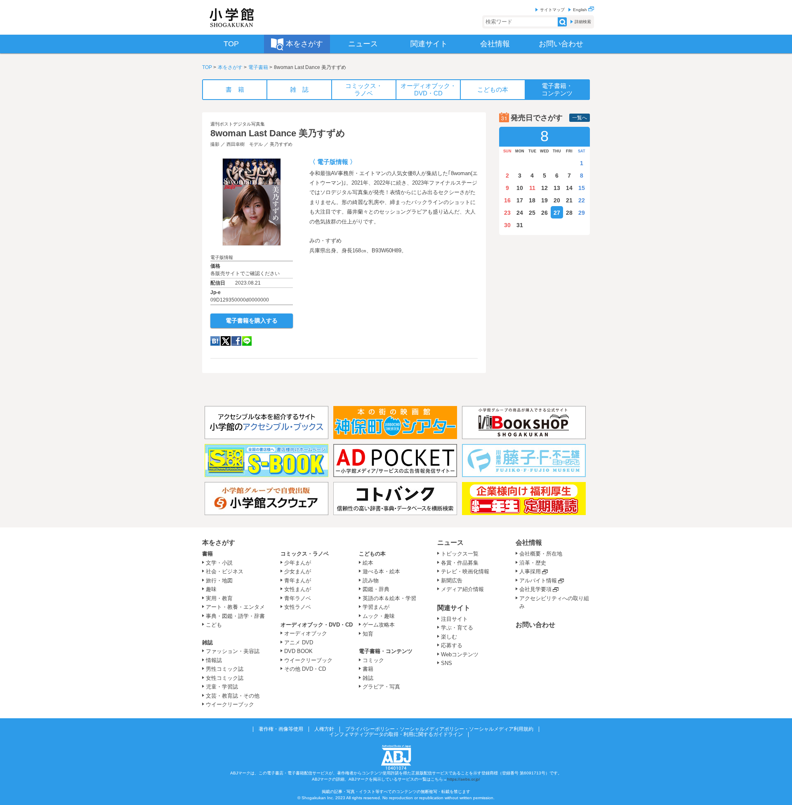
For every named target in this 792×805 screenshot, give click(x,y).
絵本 (368, 563)
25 (532, 212)
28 (569, 212)
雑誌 (207, 642)
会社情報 (529, 542)
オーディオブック (305, 633)
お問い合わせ (535, 624)
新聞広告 (451, 580)
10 (519, 188)
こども (214, 625)
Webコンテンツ (459, 654)
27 (557, 212)
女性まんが (297, 589)
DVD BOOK (298, 651)
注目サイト (454, 619)
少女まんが (297, 571)
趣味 (211, 589)
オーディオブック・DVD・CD (316, 625)
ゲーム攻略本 (379, 625)
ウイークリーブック (230, 704)
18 (532, 200)
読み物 (371, 580)
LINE (247, 341)
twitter (226, 341)
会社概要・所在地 (540, 554)
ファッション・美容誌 (232, 651)
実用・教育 (219, 598)
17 (519, 200)
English (580, 9)
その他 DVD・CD (305, 669)
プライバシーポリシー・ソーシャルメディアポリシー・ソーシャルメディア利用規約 (439, 729)
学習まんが (379, 607)
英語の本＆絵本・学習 (389, 598)
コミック (373, 660)
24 (519, 212)
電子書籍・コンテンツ (385, 651)
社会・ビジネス (224, 571)
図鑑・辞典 (376, 589)
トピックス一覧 (459, 554)
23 (507, 212)
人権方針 (324, 729)
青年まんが (297, 580)
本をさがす (230, 67)
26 (544, 212)
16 (507, 200)
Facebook (236, 341)
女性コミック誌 (224, 678)
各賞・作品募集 (459, 563)
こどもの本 (372, 554)
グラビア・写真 (381, 687)
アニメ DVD (298, 642)
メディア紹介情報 (462, 589)
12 (544, 188)
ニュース (450, 542)
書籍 (207, 554)
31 (519, 225)
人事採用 (530, 571)
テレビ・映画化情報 (465, 571)
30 (507, 225)
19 (544, 200)
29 (581, 212)
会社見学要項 (535, 589)
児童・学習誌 (222, 687)
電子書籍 (258, 67)
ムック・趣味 (379, 616)
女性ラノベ (297, 607)
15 (581, 188)
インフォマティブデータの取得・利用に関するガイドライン (396, 734)
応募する (451, 645)
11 (532, 188)
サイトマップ (552, 9)
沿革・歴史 (532, 563)
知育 (368, 634)
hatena (215, 341)
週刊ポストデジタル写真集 (237, 123)
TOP (207, 67)
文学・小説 (219, 563)
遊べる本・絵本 (381, 571)
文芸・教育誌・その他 (232, 696)
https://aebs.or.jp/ (463, 779)
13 (557, 188)
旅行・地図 (219, 580)
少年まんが (297, 563)
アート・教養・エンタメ (235, 607)
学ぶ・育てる (457, 628)
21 (569, 200)
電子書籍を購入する (252, 320)
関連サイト (453, 607)
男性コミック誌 (224, 669)
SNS (446, 663)
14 (569, 188)
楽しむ (449, 637)
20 (557, 200)
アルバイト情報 (538, 580)
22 (581, 200)
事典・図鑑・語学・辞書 (235, 616)
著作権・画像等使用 (281, 729)
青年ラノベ (297, 598)
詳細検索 (583, 21)
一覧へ (579, 118)
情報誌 (214, 660)
